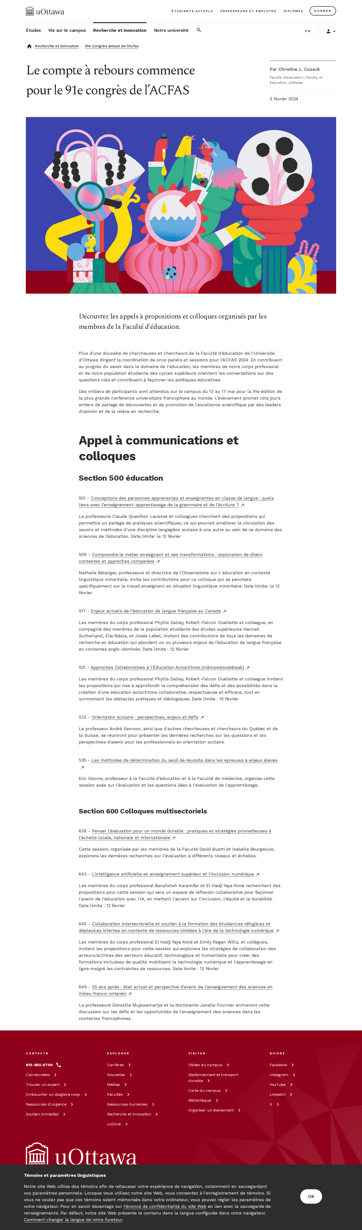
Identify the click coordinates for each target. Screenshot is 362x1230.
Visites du (205, 1064)
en (308, 31)
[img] (45, 11)
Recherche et (129, 1114)
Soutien (42, 1114)
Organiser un (211, 1110)
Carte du (204, 1090)
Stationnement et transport (213, 1077)
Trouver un (42, 1084)
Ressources (46, 1104)
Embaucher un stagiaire (53, 1094)
